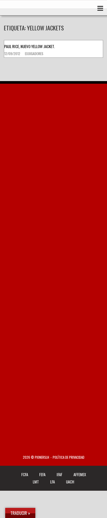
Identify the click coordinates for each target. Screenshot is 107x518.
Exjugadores (34, 53)
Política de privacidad (68, 457)
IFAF (59, 474)
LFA (52, 481)
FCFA (24, 474)
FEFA (42, 474)
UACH (70, 481)
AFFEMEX (79, 474)
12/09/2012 (12, 53)
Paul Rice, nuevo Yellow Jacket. (29, 46)
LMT (36, 481)
